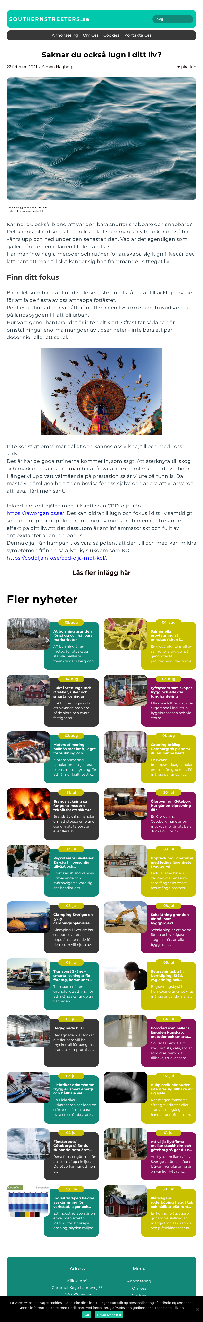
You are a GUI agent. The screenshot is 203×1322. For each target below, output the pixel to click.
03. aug (168, 679)
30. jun (71, 1189)
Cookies (111, 35)
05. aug (71, 622)
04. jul (168, 1019)
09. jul (168, 849)
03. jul (71, 1076)
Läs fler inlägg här (102, 572)
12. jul (71, 849)
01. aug (168, 735)
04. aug (169, 622)
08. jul (71, 905)
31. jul (71, 792)
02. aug (71, 735)
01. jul (169, 1132)
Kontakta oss (138, 35)
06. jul (168, 962)
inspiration (185, 66)
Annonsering (65, 35)
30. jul (168, 792)
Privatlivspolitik (109, 1315)
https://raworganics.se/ (35, 513)
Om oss (91, 35)
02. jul (168, 1076)
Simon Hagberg (58, 66)
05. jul (71, 1019)
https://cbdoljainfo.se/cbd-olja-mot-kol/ (56, 558)
